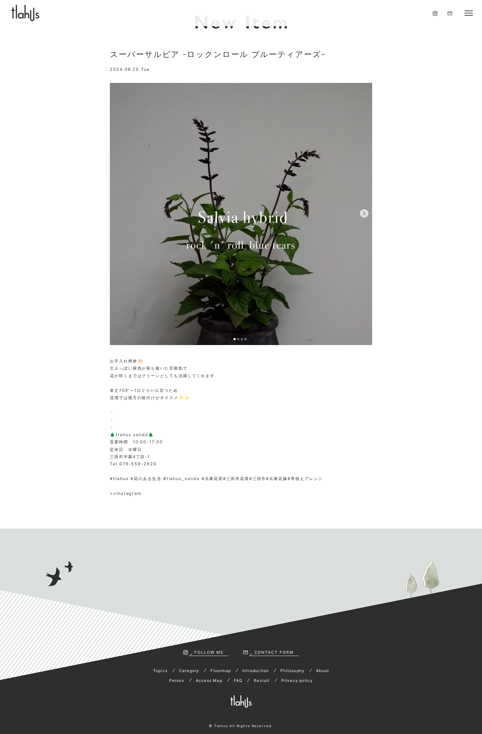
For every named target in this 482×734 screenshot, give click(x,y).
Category (189, 670)
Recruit (262, 680)
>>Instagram (126, 493)
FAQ (238, 680)
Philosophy (292, 670)
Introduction (255, 670)
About (322, 670)
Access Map (209, 680)
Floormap (221, 670)
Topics (160, 670)
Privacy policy (297, 680)
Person (176, 680)
